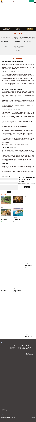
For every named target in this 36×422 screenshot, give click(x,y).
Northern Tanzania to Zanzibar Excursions (17, 220)
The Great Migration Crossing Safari (28, 265)
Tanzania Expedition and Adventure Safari (5, 219)
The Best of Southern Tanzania (16, 206)
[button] (31, 1)
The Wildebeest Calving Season (5, 207)
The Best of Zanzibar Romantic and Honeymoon (29, 337)
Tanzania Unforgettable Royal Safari (5, 290)
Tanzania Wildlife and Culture (17, 291)
